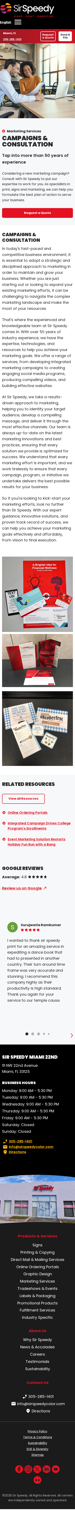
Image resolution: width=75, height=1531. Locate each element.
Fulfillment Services (37, 1310)
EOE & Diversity (37, 1449)
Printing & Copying (37, 1252)
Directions (17, 1152)
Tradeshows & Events (38, 1288)
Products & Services (37, 1236)
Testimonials (37, 1361)
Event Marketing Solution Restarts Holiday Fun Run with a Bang (36, 842)
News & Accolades (37, 1347)
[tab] (26, 1033)
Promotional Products (37, 1303)
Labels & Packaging (37, 1295)
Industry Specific (37, 1317)
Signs (37, 1245)
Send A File (65, 36)
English (5, 22)
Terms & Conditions (37, 1437)
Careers (37, 1354)
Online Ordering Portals (28, 812)
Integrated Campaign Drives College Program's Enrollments (39, 826)
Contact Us (38, 1382)
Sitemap (37, 1455)
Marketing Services (24, 131)
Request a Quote (48, 36)
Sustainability (37, 1368)
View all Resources (23, 799)
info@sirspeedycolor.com (31, 1146)
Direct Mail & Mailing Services (37, 1259)
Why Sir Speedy (37, 1339)
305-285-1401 (12, 39)
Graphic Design (37, 1274)
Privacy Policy (37, 1431)
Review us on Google (22, 888)
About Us (37, 1331)
